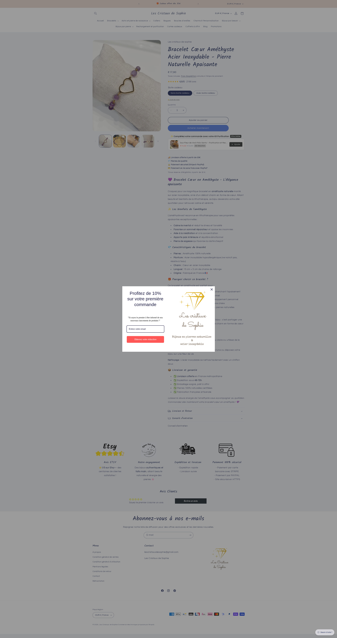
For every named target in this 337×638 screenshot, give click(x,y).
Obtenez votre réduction (145, 339)
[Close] (212, 289)
